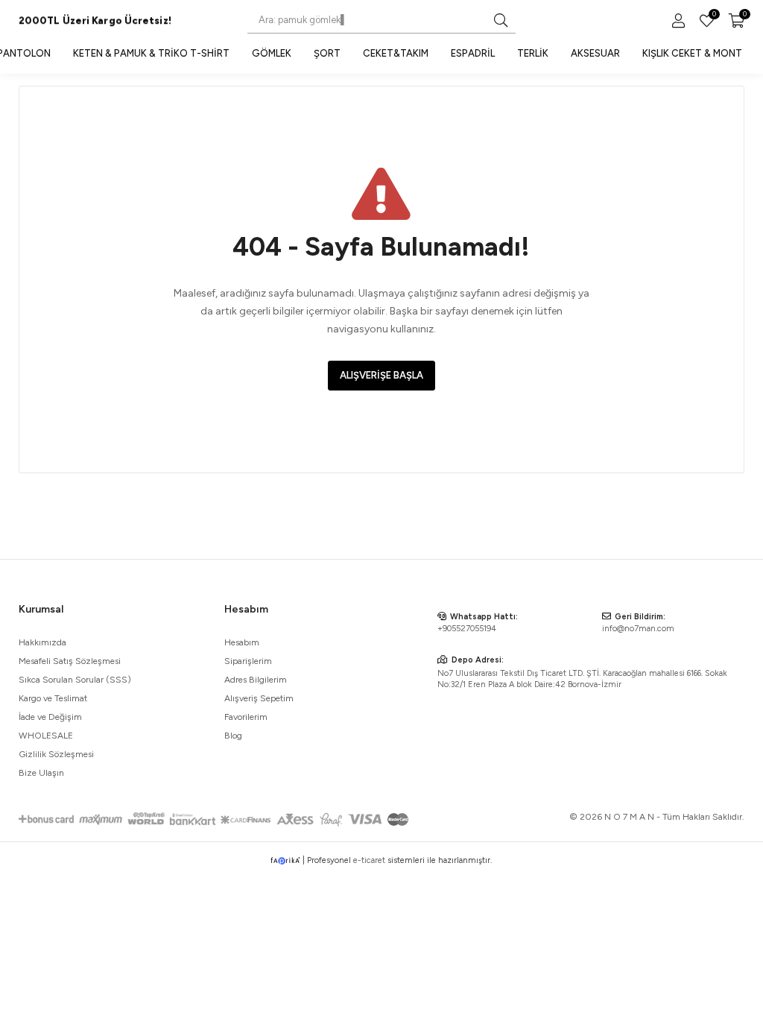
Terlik (532, 53)
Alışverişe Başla (381, 375)
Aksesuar (595, 53)
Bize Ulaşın (41, 773)
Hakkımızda (42, 642)
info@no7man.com (638, 628)
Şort (327, 53)
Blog (233, 735)
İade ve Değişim (50, 717)
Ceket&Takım (395, 53)
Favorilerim (713, 15)
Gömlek (271, 53)
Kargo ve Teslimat (53, 698)
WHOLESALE (46, 735)
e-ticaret (369, 860)
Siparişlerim (248, 661)
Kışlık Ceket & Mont (692, 53)
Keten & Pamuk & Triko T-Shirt (151, 53)
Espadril (473, 53)
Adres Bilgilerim (255, 679)
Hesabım (241, 642)
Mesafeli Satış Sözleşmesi (70, 661)
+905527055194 (466, 628)
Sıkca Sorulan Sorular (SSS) (75, 679)
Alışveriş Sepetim (259, 698)
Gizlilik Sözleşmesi (56, 754)
